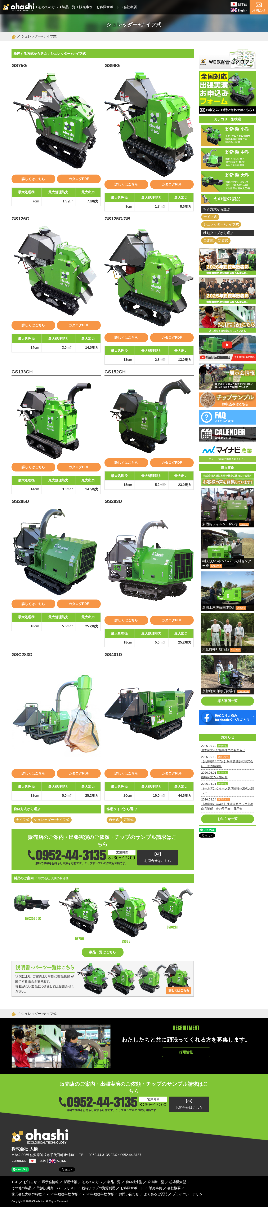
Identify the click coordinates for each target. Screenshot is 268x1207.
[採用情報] (227, 330)
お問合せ (258, 10)
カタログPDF (79, 179)
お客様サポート (108, 7)
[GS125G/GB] (149, 277)
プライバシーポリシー (189, 1194)
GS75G (19, 65)
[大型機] (227, 189)
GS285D (20, 501)
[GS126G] (56, 271)
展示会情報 (50, 1182)
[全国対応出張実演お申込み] (227, 111)
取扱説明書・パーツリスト (57, 1188)
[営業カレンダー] (227, 439)
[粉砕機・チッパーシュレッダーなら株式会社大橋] (18, 9)
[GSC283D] (56, 713)
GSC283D (22, 654)
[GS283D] (149, 560)
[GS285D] (56, 552)
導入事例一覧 (228, 701)
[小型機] (227, 143)
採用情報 (186, 1052)
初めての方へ (48, 7)
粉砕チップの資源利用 (98, 1188)
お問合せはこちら (157, 861)
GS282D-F (216, 566)
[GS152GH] (149, 417)
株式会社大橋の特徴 (27, 1194)
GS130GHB (243, 691)
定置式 (129, 819)
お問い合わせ (129, 1194)
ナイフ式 (22, 819)
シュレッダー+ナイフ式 (51, 819)
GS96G (112, 65)
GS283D (113, 501)
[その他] (227, 201)
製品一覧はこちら (102, 952)
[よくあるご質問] (227, 422)
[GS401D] (149, 713)
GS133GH (22, 371)
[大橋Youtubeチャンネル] (227, 358)
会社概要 (130, 7)
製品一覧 (68, 7)
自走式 (114, 819)
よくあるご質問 (155, 1194)
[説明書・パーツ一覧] (103, 994)
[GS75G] (56, 121)
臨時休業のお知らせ (214, 777)
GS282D (244, 524)
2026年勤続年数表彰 (98, 1194)
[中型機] (227, 166)
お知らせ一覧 (228, 819)
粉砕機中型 (155, 1182)
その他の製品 (22, 1188)
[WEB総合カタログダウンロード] (227, 66)
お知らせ (30, 1182)
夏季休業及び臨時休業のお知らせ (223, 750)
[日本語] (239, 4)
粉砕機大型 (177, 1182)
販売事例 (86, 7)
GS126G (20, 218)
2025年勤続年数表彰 (62, 1194)
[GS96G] (149, 124)
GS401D (113, 654)
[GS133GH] (56, 419)
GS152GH (115, 371)
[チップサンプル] (227, 405)
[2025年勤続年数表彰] (227, 301)
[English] (239, 10)
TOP (15, 1182)
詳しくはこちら (33, 179)
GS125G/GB (117, 218)
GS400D (241, 608)
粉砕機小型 (134, 1182)
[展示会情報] (227, 387)
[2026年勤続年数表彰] (227, 272)
